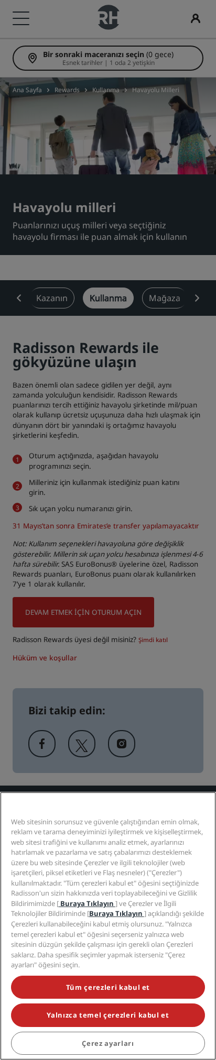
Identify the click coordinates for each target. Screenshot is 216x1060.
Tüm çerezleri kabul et (108, 987)
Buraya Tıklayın (87, 903)
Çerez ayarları (108, 1043)
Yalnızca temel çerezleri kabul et (108, 1015)
